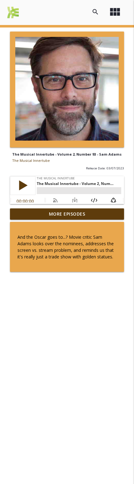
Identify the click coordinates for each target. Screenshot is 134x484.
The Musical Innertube (31, 160)
